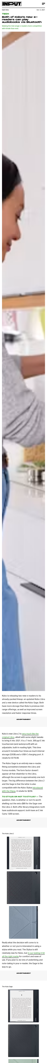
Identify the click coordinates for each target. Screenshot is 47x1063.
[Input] (11, 4)
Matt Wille (5, 10)
